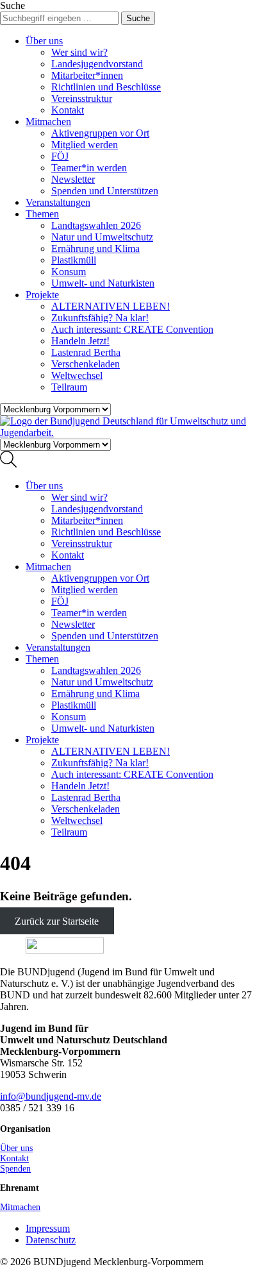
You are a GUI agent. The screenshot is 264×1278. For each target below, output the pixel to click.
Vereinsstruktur (81, 98)
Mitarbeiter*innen (87, 75)
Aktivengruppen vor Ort (100, 133)
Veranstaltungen (58, 202)
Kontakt (67, 110)
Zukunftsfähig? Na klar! (100, 317)
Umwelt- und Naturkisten (102, 283)
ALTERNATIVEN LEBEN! (110, 306)
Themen (42, 213)
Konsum (68, 271)
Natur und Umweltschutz (102, 236)
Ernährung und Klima (95, 248)
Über (16, 1148)
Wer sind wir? (79, 52)
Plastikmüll (73, 260)
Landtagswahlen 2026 (96, 225)
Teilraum (69, 387)
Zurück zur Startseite (57, 921)
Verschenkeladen (85, 363)
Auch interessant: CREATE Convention (132, 329)
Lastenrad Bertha (85, 352)
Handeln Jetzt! (80, 340)
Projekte (42, 294)
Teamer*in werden (89, 167)
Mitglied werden (84, 144)
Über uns (44, 40)
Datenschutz (51, 1239)
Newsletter (73, 179)
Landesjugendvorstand (97, 63)
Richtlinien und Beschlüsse (106, 86)
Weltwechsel (77, 375)
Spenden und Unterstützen (104, 190)
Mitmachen (48, 121)
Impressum (48, 1228)
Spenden (15, 1168)
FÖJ (60, 156)
